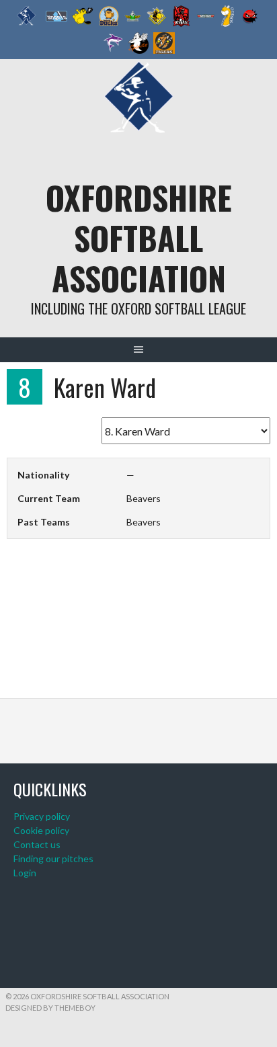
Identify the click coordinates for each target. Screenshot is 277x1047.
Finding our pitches (53, 858)
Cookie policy (41, 830)
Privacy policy (41, 816)
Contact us (37, 844)
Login (24, 872)
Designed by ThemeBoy (50, 1007)
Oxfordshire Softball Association (139, 237)
